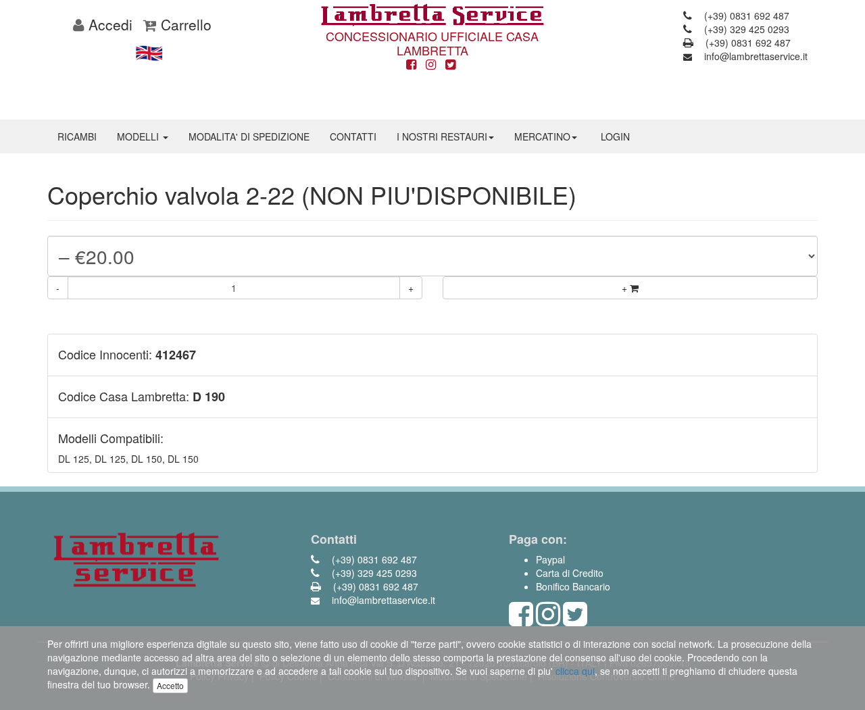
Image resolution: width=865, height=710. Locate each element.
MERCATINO (542, 136)
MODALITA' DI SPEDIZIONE (249, 136)
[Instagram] (431, 65)
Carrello (184, 24)
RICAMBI (77, 136)
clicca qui (575, 671)
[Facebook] (411, 65)
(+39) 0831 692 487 (745, 15)
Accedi (108, 24)
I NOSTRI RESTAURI (442, 136)
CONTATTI (353, 136)
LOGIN (615, 136)
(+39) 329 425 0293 (745, 29)
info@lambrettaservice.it (754, 56)
